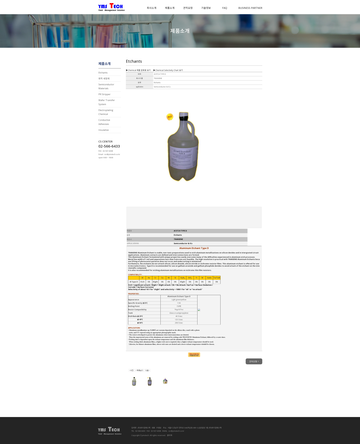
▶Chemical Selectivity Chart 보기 (168, 70)
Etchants (103, 72)
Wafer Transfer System (106, 102)
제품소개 (170, 8)
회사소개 (151, 8)
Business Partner (250, 8)
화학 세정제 (104, 78)
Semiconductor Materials (106, 86)
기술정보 (206, 8)
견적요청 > (254, 361)
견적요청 (188, 8)
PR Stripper (104, 94)
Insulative (103, 130)
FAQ (224, 8)
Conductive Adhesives (104, 122)
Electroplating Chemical (105, 112)
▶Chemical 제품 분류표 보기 (138, 70)
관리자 (169, 435)
